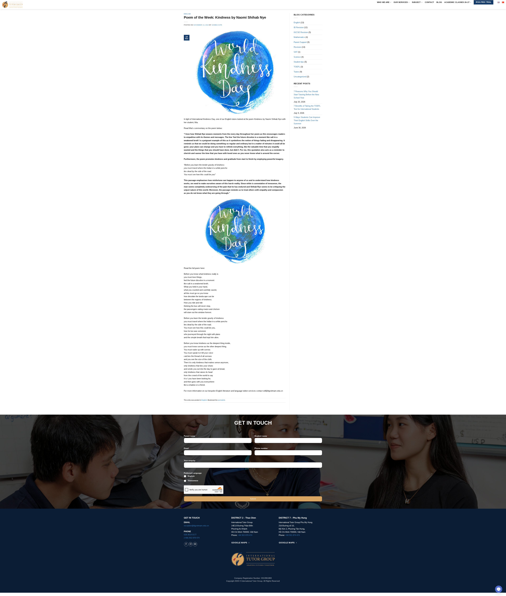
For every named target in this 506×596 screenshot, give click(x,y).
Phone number (261, 448)
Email (187, 448)
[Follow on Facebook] (186, 544)
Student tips (299, 62)
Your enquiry (189, 460)
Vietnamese (193, 481)
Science (297, 57)
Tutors (296, 72)
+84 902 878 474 (245, 535)
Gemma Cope (217, 25)
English (187, 14)
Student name (261, 436)
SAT (295, 52)
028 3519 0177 (190, 534)
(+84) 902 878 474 (192, 538)
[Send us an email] (195, 544)
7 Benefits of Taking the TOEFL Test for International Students (307, 107)
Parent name (190, 436)
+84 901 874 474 (292, 535)
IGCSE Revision (301, 32)
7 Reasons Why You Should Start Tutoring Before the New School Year (306, 94)
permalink (221, 400)
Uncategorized (300, 76)
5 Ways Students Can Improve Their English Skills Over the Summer (307, 120)
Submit (253, 499)
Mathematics (299, 37)
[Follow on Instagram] (191, 544)
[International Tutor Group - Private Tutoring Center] (20, 4)
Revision (297, 47)
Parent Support (300, 42)
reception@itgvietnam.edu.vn (196, 526)
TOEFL (297, 67)
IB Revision (299, 27)
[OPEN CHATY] (498, 589)
